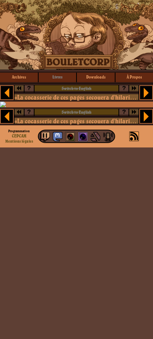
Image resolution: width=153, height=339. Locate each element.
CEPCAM (19, 136)
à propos (134, 77)
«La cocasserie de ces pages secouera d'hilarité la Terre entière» (76, 97)
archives (19, 77)
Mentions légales (19, 141)
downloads (95, 77)
